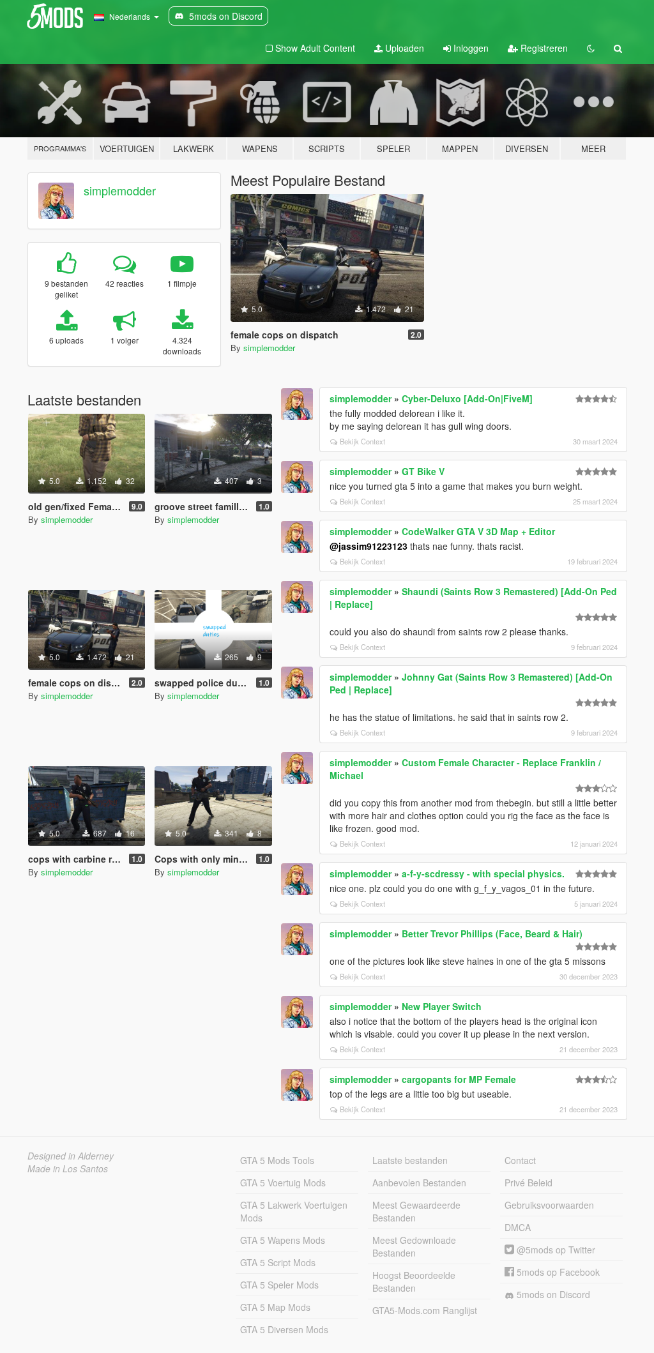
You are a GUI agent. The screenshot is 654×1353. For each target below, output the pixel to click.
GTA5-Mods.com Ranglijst (424, 1310)
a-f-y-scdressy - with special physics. (483, 873)
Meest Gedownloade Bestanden (414, 1246)
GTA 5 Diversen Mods (284, 1329)
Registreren (543, 48)
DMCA (518, 1227)
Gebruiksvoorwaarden (549, 1204)
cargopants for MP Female (459, 1079)
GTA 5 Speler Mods (279, 1284)
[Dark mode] (590, 48)
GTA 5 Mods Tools (277, 1160)
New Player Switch (442, 1006)
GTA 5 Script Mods (278, 1262)
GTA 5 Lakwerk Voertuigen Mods (293, 1211)
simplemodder (120, 190)
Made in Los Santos (67, 1168)
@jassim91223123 (368, 546)
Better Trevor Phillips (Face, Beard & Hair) (492, 933)
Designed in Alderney (70, 1155)
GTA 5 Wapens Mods (282, 1240)
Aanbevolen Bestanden (419, 1182)
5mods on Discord (552, 1294)
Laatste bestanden (410, 1160)
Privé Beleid (528, 1182)
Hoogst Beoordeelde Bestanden (413, 1281)
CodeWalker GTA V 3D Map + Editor (478, 531)
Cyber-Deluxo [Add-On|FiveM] (467, 398)
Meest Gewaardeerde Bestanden (416, 1211)
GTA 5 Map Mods (275, 1307)
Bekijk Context (362, 441)
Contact (520, 1160)
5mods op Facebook (557, 1272)
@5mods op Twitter (554, 1249)
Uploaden (403, 48)
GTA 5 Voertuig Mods (283, 1182)
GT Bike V (423, 471)
